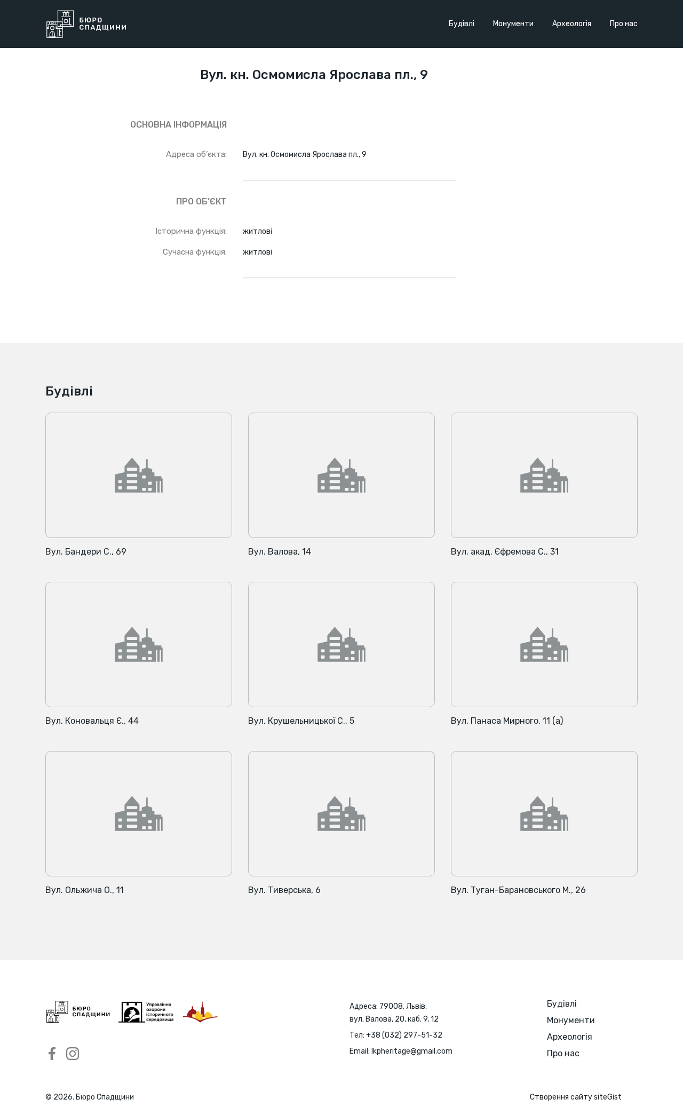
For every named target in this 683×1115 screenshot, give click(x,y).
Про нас (624, 23)
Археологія (571, 23)
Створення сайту (576, 1097)
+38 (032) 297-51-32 (404, 1035)
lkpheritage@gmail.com (411, 1051)
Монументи (513, 23)
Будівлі (461, 23)
